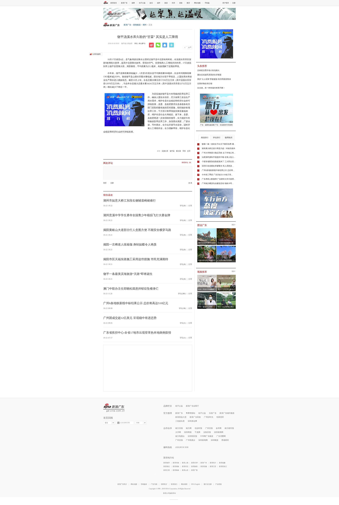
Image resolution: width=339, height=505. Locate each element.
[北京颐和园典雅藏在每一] (226, 229)
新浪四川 (213, 463)
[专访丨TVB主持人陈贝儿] (226, 275)
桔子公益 (142, 3)
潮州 (144, 25)
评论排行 (216, 138)
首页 (106, 423)
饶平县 (172, 151)
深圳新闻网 (218, 432)
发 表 (190, 183)
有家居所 (220, 417)
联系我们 (174, 484)
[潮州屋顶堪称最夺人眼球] (207, 229)
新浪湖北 (166, 466)
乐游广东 (212, 413)
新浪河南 (176, 463)
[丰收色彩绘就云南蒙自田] (207, 246)
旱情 (184, 151)
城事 (133, 3)
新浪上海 (185, 463)
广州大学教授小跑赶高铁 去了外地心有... (218, 153)
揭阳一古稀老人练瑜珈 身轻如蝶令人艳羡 (130, 244)
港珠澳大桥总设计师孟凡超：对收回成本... (219, 148)
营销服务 (144, 484)
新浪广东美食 (195, 417)
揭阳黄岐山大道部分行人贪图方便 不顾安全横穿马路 (137, 230)
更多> (234, 225)
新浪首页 (113, 3)
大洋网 (178, 432)
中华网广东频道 (206, 436)
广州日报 (209, 428)
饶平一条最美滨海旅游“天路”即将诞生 (128, 274)
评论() (183, 206)
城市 (158, 3)
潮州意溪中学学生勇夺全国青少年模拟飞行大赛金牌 (136, 215)
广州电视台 (190, 440)
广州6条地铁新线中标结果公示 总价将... (218, 170)
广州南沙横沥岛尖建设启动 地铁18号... (218, 183)
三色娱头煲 (180, 421)
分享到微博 (97, 54)
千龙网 (197, 432)
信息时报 (198, 428)
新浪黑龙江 (223, 466)
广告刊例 (154, 484)
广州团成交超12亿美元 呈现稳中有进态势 (130, 318)
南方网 (188, 428)
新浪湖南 (176, 466)
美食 (180, 3)
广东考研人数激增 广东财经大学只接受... (218, 179)
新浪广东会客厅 (192, 406)
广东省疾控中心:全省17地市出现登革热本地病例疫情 (137, 332)
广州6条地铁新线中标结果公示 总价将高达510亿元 (135, 303)
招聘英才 (164, 484)
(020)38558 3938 (181, 447)
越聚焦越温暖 (210, 125)
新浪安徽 (203, 466)
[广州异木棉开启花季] (226, 246)
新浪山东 (185, 470)
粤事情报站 (190, 413)
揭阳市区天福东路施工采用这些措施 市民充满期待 (135, 259)
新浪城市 (166, 463)
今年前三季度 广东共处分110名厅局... (217, 175)
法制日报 (207, 432)
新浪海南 (176, 470)
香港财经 (225, 440)
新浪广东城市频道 (227, 413)
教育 (188, 3)
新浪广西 (194, 470)
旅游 (166, 3)
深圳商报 (187, 432)
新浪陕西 (194, 466)
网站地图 (197, 3)
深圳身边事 (192, 421)
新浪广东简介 (122, 484)
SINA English (195, 484)
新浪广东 (124, 3)
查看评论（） (187, 162)
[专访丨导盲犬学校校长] (207, 275)
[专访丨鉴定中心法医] (207, 293)
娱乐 (151, 3)
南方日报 (179, 428)
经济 (173, 3)
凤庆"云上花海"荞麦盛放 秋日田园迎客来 (214, 79)
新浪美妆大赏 (180, 417)
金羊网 (218, 428)
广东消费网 (221, 436)
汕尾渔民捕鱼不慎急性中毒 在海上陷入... (218, 157)
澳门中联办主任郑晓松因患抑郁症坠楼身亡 (131, 288)
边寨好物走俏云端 (204, 84)
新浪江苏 (213, 466)
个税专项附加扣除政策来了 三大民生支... (218, 162)
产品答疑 (218, 484)
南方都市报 (229, 428)
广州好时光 (208, 417)
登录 (104, 183)
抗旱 (188, 151)
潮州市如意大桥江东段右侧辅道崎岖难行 (129, 200)
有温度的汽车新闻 (226, 125)
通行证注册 (208, 484)
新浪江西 (166, 470)
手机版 (207, 3)
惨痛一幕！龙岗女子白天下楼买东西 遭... (218, 144)
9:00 (137, 423)
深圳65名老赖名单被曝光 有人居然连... (218, 166)
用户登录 (225, 3)
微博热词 (228, 138)
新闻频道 (137, 25)
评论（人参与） (140, 43)
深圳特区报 (192, 436)
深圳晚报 (214, 440)
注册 (233, 3)
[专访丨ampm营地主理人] (226, 293)
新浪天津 (194, 463)
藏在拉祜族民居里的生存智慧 (209, 75)
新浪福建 (222, 463)
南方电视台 (180, 436)
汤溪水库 (165, 151)
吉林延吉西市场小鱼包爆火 (208, 70)
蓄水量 (178, 151)
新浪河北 (185, 466)
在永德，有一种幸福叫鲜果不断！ (211, 88)
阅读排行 (204, 138)
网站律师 (184, 484)
